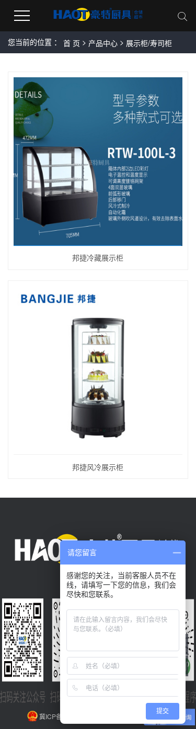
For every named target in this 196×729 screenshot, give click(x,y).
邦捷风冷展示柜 (97, 467)
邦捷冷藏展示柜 (97, 257)
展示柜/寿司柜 (149, 43)
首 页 (71, 43)
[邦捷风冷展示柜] (98, 370)
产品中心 (103, 43)
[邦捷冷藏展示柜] (98, 161)
